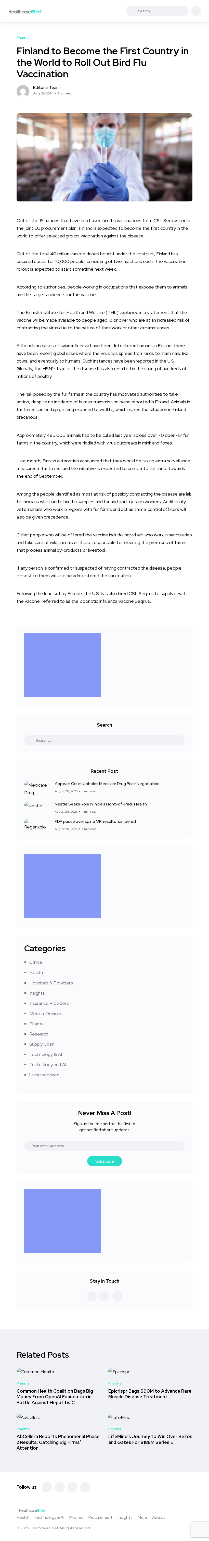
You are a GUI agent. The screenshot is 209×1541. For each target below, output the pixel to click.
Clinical (36, 962)
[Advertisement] (63, 665)
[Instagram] (85, 1487)
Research (38, 1034)
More (142, 1517)
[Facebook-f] (47, 1487)
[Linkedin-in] (72, 1487)
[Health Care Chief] (25, 11)
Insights (37, 993)
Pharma (37, 1024)
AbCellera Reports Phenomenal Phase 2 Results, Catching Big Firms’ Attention (58, 1442)
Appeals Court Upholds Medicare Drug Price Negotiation (107, 783)
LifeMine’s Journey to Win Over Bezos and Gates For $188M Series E (150, 1439)
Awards (158, 1517)
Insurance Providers (49, 1003)
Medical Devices (45, 1013)
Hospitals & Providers (51, 983)
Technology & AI (45, 1054)
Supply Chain (42, 1044)
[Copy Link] (191, 91)
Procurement (100, 1517)
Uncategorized (44, 1075)
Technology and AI (47, 1064)
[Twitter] (60, 1487)
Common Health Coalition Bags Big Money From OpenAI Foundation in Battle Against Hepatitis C (55, 1396)
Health (36, 972)
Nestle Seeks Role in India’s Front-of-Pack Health (101, 804)
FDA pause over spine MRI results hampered (95, 821)
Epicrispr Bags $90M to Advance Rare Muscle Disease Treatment (149, 1394)
